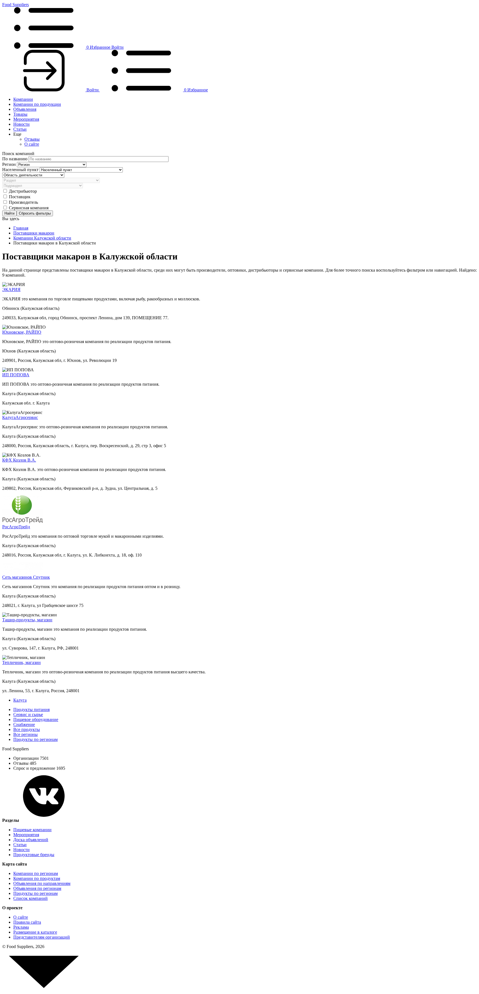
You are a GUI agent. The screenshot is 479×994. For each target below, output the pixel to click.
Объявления (24, 109)
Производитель (23, 202)
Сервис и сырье (28, 714)
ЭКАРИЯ (11, 289)
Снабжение (24, 724)
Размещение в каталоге (35, 932)
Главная (20, 228)
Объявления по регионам (37, 888)
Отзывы (32, 139)
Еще (17, 134)
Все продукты (26, 729)
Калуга (20, 700)
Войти (117, 47)
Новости (21, 124)
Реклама (21, 927)
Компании (23, 99)
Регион (9, 164)
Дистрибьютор (23, 191)
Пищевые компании (32, 829)
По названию (15, 158)
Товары (20, 114)
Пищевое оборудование (35, 719)
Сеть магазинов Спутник (26, 577)
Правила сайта (27, 922)
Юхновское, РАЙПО (21, 332)
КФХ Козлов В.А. (19, 460)
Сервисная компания (29, 207)
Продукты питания (31, 709)
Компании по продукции (37, 104)
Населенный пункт (21, 169)
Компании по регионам (35, 873)
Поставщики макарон (33, 233)
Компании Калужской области (42, 238)
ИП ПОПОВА (15, 374)
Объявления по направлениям (41, 883)
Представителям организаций (41, 937)
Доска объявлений (30, 839)
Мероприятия (26, 119)
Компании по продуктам (36, 878)
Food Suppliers (15, 4)
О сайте (31, 144)
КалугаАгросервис (20, 417)
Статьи (20, 129)
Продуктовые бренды (33, 854)
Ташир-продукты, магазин (27, 619)
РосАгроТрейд (16, 526)
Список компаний (30, 898)
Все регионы (25, 734)
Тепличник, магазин (21, 662)
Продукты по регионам (35, 739)
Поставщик (19, 196)
